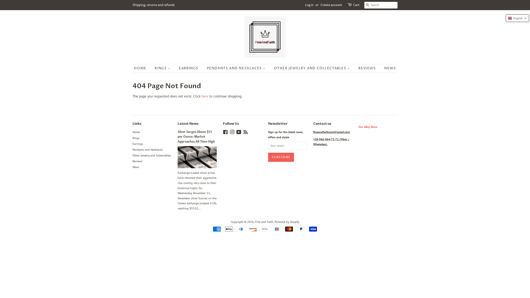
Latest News (188, 123)
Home (140, 68)
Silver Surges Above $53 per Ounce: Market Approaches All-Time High (196, 136)
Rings (161, 68)
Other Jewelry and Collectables (311, 68)
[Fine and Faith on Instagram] (232, 133)
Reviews (367, 68)
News (390, 68)
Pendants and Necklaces (235, 68)
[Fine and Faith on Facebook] (225, 133)
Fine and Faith (264, 222)
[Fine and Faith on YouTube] (238, 133)
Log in (309, 5)
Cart (356, 5)
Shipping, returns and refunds (153, 5)
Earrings (188, 68)
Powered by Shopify (287, 222)
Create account (331, 5)
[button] (517, 18)
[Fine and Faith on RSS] (245, 133)
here (204, 96)
